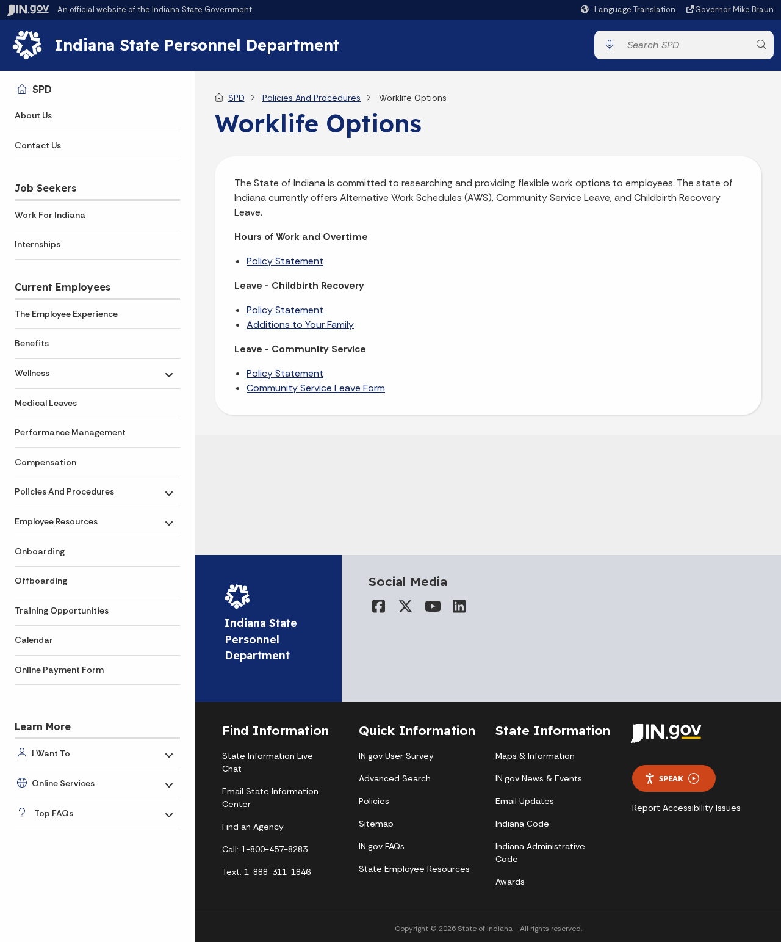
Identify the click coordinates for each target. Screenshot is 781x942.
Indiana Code (522, 823)
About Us (33, 115)
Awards (510, 881)
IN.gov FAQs (382, 846)
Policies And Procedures (64, 491)
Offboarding (41, 580)
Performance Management (70, 432)
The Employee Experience (66, 313)
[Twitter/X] (405, 606)
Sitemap (376, 823)
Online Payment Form (59, 669)
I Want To (51, 753)
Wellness (32, 373)
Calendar (34, 639)
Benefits (32, 343)
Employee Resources (56, 521)
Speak (671, 778)
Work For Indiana (50, 214)
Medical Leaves (46, 402)
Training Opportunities (62, 610)
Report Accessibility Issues (686, 807)
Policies (374, 800)
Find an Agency (253, 826)
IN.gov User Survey (396, 755)
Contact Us (38, 145)
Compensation (45, 462)
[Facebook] (378, 606)
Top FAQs (53, 813)
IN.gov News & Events (538, 778)
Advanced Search (395, 778)
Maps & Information (535, 755)
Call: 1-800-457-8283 (265, 849)
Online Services (63, 783)
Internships (37, 244)
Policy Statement (285, 261)
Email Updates (524, 800)
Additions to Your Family (300, 324)
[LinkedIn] (459, 606)
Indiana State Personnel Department (196, 44)
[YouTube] (432, 606)
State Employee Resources (414, 868)
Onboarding (40, 551)
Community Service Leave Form (316, 388)
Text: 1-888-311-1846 (266, 871)
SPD (42, 89)
